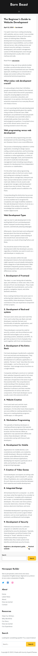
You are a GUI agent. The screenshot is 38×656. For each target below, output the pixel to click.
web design (15, 60)
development (16, 546)
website (6, 549)
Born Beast (19, 4)
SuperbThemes (32, 652)
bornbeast (19, 27)
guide (23, 546)
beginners (7, 546)
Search (4, 555)
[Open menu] (19, 11)
